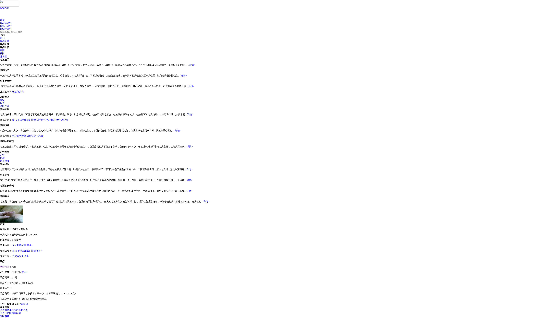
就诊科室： (6, 267)
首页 (2, 20)
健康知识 (11, 16)
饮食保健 (4, 161)
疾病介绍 (4, 41)
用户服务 (31, 16)
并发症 (3, 56)
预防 (2, 53)
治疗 (2, 155)
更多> (30, 245)
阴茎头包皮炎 (21, 310)
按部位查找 (6, 26)
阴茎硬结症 (15, 313)
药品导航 (52, 16)
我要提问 (23, 304)
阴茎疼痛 (41, 120)
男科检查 (31, 136)
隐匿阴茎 (4, 316)
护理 (2, 158)
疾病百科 (4, 8)
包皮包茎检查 (19, 136)
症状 (2, 100)
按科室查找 (6, 23)
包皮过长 (4, 313)
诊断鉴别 (4, 106)
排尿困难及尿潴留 (26, 120)
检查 (2, 103)
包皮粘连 (51, 120)
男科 (13, 32)
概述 (2, 38)
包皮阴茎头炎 (7, 310)
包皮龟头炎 (18, 91)
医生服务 (72, 16)
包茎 (20, 32)
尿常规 (39, 136)
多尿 (14, 120)
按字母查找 (6, 29)
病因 (2, 50)
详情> (192, 65)
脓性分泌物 (62, 120)
